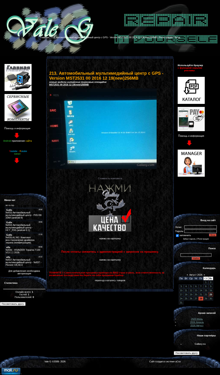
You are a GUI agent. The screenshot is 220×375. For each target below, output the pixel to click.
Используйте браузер (190, 65)
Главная (44, 37)
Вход (177, 37)
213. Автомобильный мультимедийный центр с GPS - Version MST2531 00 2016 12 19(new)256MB (104, 37)
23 (210, 294)
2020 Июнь (197, 319)
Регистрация (166, 37)
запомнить (185, 235)
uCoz (178, 361)
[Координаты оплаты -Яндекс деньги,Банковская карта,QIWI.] (191, 130)
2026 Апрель (197, 322)
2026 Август (196, 325)
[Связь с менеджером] (191, 176)
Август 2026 (195, 274)
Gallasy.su (200, 344)
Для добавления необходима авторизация (24, 272)
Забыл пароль (189, 239)
